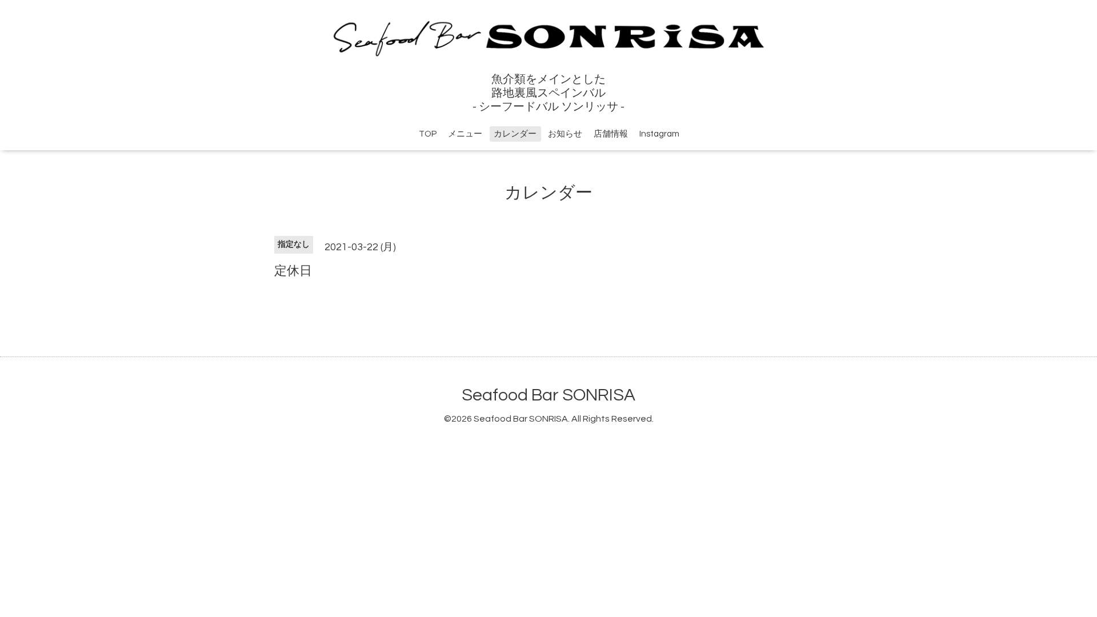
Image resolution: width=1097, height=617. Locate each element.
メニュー (465, 134)
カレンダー (515, 134)
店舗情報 (611, 134)
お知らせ (565, 134)
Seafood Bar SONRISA (548, 395)
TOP (428, 134)
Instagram (659, 134)
